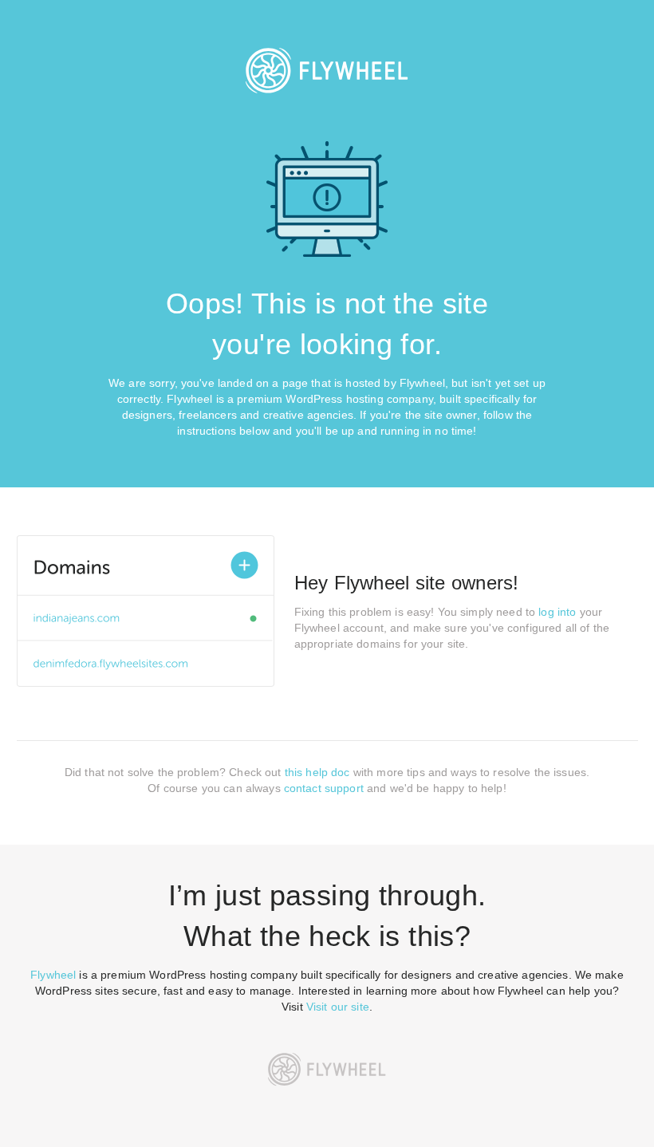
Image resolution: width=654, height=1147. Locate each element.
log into (557, 611)
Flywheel (53, 974)
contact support (324, 788)
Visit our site (337, 1006)
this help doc (317, 772)
